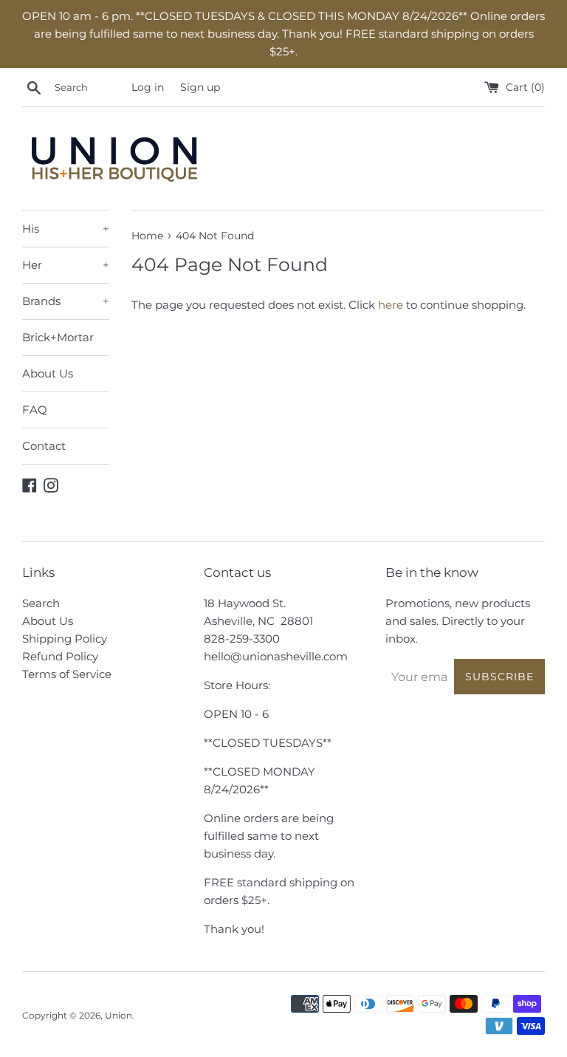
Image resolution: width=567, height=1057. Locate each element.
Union (118, 1015)
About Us (47, 373)
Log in (147, 87)
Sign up (200, 87)
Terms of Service (66, 674)
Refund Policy (60, 656)
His (65, 229)
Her (65, 265)
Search (41, 603)
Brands (65, 301)
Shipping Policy (64, 639)
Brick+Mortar (58, 337)
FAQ (34, 410)
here (390, 305)
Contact (44, 446)
